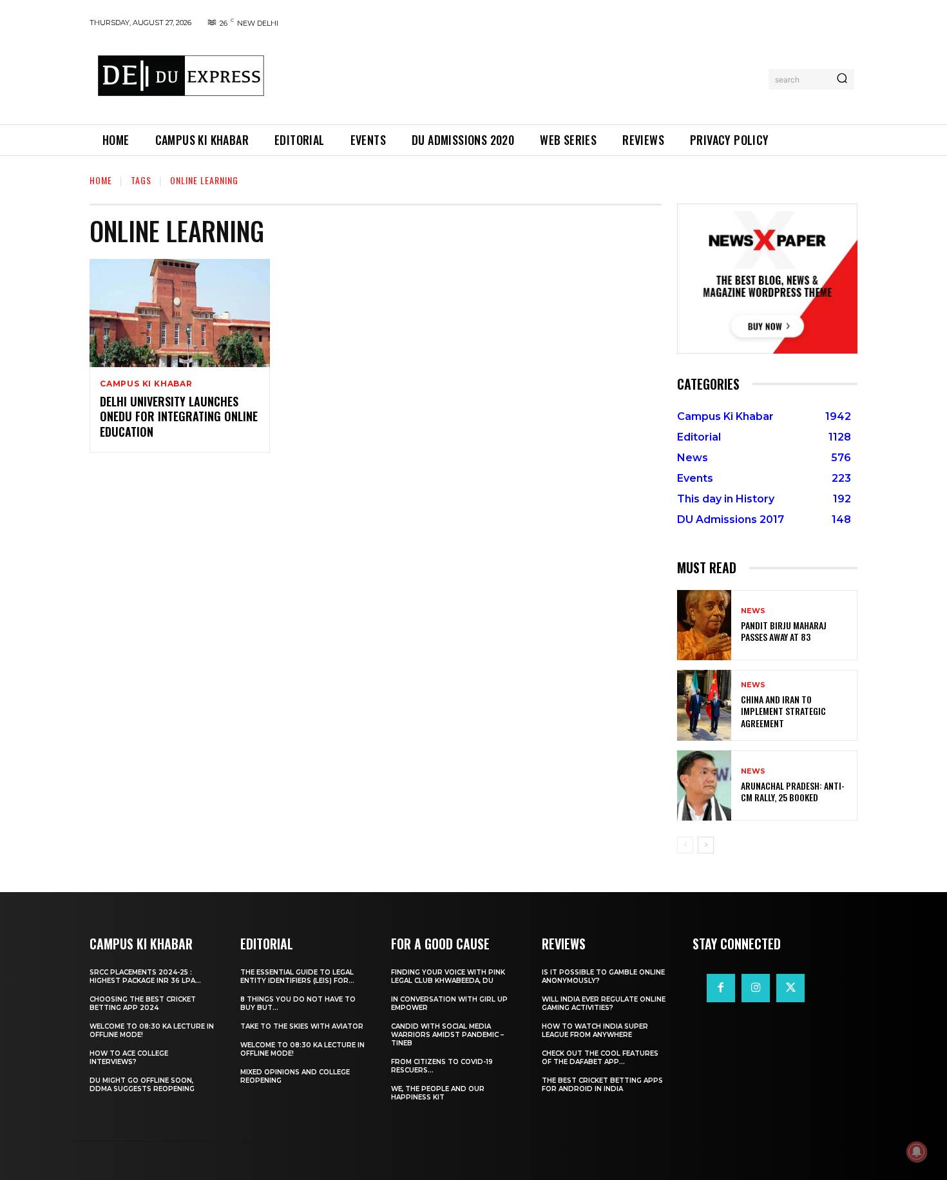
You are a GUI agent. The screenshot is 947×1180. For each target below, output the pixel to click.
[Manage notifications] (916, 1151)
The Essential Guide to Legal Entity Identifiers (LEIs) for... (297, 976)
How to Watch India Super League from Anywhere (595, 1030)
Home (101, 180)
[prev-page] (685, 845)
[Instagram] (755, 988)
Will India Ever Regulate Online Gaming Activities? (603, 1003)
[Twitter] (790, 988)
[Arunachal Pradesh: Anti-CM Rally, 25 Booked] (704, 785)
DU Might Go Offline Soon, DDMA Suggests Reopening (142, 1084)
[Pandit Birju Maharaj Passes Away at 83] (704, 625)
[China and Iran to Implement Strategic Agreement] (704, 705)
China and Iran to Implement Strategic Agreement (783, 710)
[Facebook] (721, 988)
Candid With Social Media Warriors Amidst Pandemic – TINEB (447, 1034)
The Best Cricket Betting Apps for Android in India (602, 1084)
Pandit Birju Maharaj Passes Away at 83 (784, 630)
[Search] (842, 79)
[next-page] (706, 845)
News (753, 610)
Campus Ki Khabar (146, 384)
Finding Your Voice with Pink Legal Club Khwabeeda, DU (448, 976)
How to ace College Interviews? (129, 1057)
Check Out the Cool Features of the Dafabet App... (600, 1057)
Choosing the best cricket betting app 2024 (143, 1003)
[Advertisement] (520, 77)
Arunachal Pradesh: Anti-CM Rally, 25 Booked (793, 791)
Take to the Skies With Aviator (301, 1026)
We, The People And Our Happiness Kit (437, 1093)
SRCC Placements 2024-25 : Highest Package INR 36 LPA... (145, 976)
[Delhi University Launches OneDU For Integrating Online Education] (180, 313)
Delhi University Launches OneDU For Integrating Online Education (179, 416)
